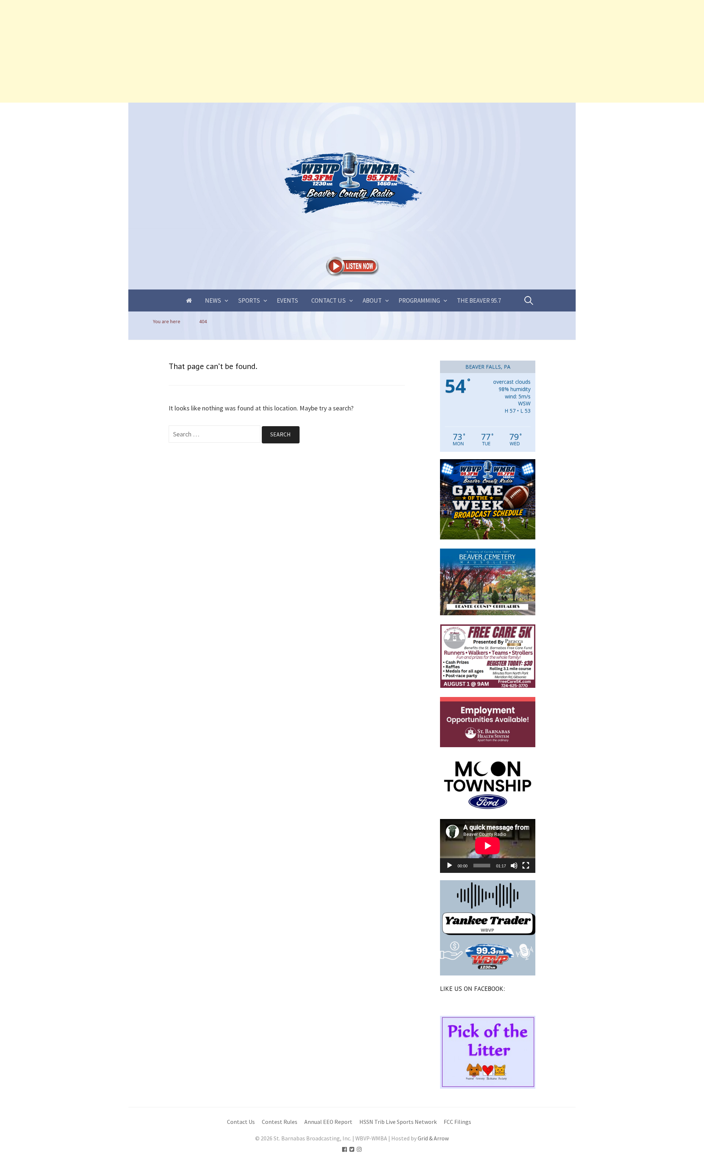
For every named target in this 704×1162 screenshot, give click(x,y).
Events (287, 300)
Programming (419, 300)
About (372, 300)
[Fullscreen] (525, 865)
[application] (487, 846)
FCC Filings (457, 1121)
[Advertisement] (220, 51)
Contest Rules (279, 1121)
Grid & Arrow (433, 1138)
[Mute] (514, 865)
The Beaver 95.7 (479, 300)
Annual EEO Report (328, 1121)
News (213, 300)
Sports (249, 300)
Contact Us (328, 300)
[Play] (449, 865)
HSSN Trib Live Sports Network (398, 1121)
